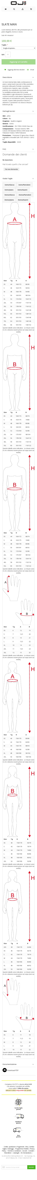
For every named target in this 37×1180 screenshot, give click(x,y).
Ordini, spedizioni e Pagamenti (14, 1147)
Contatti (31, 1151)
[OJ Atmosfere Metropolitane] (18, 3)
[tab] (9, 184)
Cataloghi (16, 1153)
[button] (14, 70)
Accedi (25, 1151)
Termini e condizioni (14, 1151)
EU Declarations (26, 1153)
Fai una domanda (11, 169)
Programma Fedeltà (22, 1149)
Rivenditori (7, 1153)
